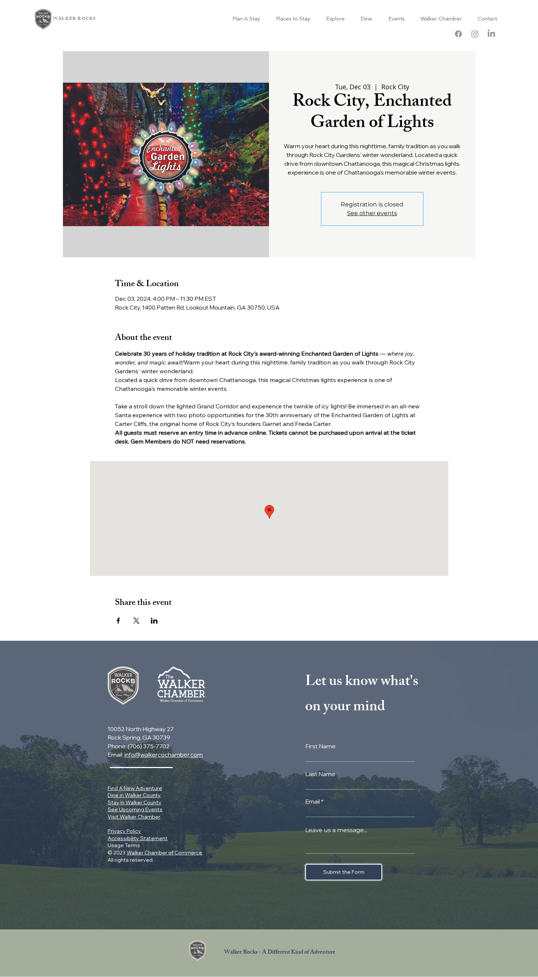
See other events (372, 213)
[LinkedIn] (491, 33)
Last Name (320, 774)
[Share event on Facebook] (118, 621)
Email (312, 801)
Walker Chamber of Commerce (164, 852)
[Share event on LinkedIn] (154, 621)
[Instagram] (474, 33)
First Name (320, 746)
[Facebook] (458, 33)
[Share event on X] (136, 621)
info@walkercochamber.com (163, 754)
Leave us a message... (336, 830)
